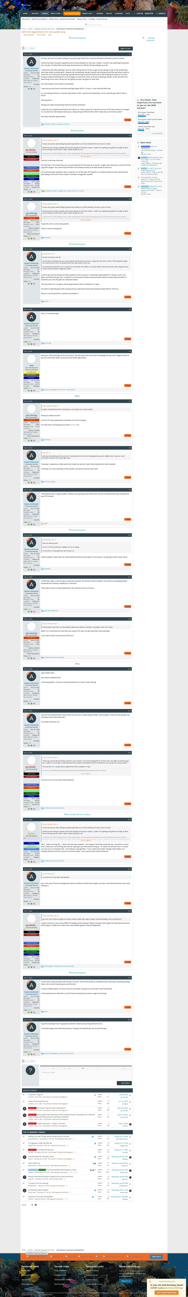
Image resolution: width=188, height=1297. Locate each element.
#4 (130, 249)
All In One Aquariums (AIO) (149, 174)
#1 (130, 54)
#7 (130, 401)
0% (30, 86)
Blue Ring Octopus (122, 1139)
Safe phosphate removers (149, 177)
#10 (129, 535)
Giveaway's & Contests (63, 1280)
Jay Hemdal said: (47, 254)
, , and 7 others (64, 191)
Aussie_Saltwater (29, 35)
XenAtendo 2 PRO (27, 1295)
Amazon (73, 425)
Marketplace (26, 1270)
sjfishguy (125, 1159)
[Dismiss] (164, 24)
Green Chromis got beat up (38, 1101)
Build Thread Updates (39, 19)
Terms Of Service (92, 1270)
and (49, 482)
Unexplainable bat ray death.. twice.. (41, 1156)
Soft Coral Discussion (56, 1179)
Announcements (61, 1270)
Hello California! (34, 1163)
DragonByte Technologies (114, 1293)
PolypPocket (32, 1145)
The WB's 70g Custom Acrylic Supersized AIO (151, 169)
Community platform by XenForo (41, 1293)
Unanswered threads (67, 19)
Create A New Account (94, 1284)
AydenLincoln (32, 1165)
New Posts (145, 142)
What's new (55, 13)
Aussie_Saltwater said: (49, 140)
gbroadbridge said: (48, 540)
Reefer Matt (124, 1172)
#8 (130, 448)
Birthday (35, 13)
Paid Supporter (27, 1284)
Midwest (36, 857)
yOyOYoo (31, 1179)
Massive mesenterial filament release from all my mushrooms (50, 1176)
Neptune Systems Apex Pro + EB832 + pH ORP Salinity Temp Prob (152, 159)
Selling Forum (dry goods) (149, 165)
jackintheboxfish (33, 1139)
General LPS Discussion (58, 1145)
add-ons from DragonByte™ (88, 1293)
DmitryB (30, 1152)
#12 (129, 619)
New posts (26, 19)
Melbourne (35, 78)
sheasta (30, 1126)
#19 (129, 978)
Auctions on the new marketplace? (40, 1196)
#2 (130, 136)
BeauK (30, 1110)
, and (56, 124)
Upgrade (99, 13)
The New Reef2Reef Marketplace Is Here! (61, 1170)
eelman (30, 1159)
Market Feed (87, 13)
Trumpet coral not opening (38, 1183)
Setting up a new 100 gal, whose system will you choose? (49, 1136)
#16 (129, 819)
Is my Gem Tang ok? (35, 1094)
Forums (45, 13)
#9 (130, 490)
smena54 (31, 1097)
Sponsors (119, 13)
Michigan (36, 386)
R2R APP (109, 13)
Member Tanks (146, 154)
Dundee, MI (35, 187)
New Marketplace (72, 13)
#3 (130, 199)
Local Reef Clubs (28, 1275)
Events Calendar (92, 1275)
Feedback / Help (60, 1275)
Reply (128, 120)
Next (32, 48)
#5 (130, 309)
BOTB (128, 13)
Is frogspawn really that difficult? (40, 1143)
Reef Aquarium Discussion (63, 1139)
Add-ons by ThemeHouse (138, 1293)
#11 (129, 577)
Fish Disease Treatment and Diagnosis (55, 1097)
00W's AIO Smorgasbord (149, 147)
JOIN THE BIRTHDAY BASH (166, 1293)
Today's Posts (82, 19)
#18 (129, 911)
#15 (129, 753)
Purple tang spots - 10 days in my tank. (51, 1123)
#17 (129, 869)
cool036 (30, 1119)
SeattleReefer (32, 1186)
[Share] (127, 54)
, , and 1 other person (59, 390)
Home (25, 13)
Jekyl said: (45, 452)
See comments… (157, 133)
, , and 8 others (59, 1053)
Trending (91, 19)
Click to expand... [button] (86, 156)
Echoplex (31, 1104)
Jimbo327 (125, 1166)
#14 (129, 711)
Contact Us (126, 1281)
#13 (129, 669)
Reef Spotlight (60, 1284)
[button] (29, 13)
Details (125, 1293)
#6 (130, 351)
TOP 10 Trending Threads (34, 1132)
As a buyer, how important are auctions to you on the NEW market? (149, 103)
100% (30, 859)
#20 (129, 1020)
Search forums (102, 19)
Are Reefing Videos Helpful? (38, 1190)
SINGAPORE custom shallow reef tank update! (151, 187)
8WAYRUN (49, 1295)
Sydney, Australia (33, 228)
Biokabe (125, 1199)
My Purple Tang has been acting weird (51, 1108)
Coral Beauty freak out (45, 1150)
